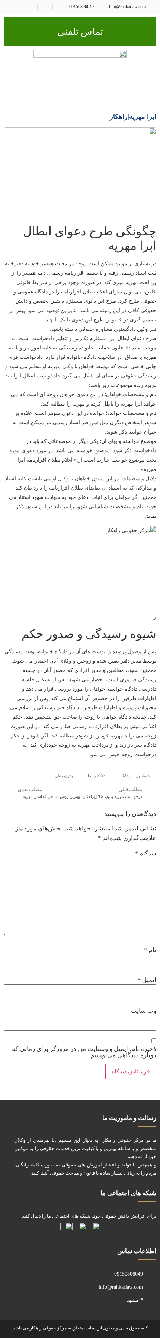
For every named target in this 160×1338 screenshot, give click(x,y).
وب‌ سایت (143, 1011)
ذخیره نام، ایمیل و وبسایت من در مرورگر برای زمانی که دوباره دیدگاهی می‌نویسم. (84, 1052)
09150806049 (81, 6)
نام (150, 950)
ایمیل (146, 980)
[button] (151, 86)
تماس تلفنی (80, 32)
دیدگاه (145, 853)
